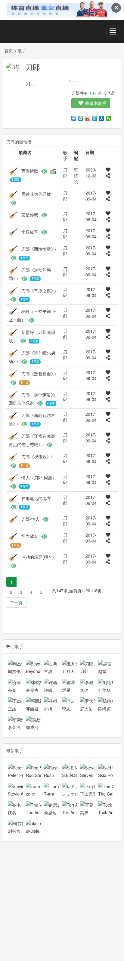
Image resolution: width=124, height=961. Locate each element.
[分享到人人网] (101, 118)
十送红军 (29, 232)
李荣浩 (14, 727)
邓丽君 (32, 709)
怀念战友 (29, 536)
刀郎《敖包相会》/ (38, 373)
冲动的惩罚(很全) (37, 557)
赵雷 (102, 671)
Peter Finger (20, 775)
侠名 (12, 812)
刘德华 (104, 690)
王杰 (12, 709)
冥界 (84, 812)
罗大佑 (86, 709)
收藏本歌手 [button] (95, 103)
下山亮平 (88, 794)
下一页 (16, 602)
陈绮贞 (104, 709)
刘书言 (14, 831)
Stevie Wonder (22, 794)
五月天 (68, 671)
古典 (48, 671)
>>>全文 (76, 80)
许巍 (48, 690)
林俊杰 (32, 690)
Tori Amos (71, 812)
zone (30, 794)
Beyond (33, 671)
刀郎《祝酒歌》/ (36, 457)
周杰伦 (14, 671)
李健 (84, 690)
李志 (66, 709)
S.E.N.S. (70, 775)
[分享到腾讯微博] (94, 118)
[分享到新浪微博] (87, 118)
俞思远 (50, 812)
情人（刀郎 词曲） (38, 477)
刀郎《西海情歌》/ (38, 249)
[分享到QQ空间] (80, 118)
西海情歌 (29, 171)
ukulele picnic (38, 831)
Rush (49, 775)
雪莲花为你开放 (36, 194)
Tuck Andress (111, 812)
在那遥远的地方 (36, 498)
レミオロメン (74, 794)
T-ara (49, 794)
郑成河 (32, 727)
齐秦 (12, 690)
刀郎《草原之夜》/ (38, 290)
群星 (66, 690)
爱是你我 (29, 215)
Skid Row (107, 775)
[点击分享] (107, 175)
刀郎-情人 (30, 519)
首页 (9, 50)
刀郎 (84, 671)
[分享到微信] (108, 118)
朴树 (48, 709)
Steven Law (91, 775)
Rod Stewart (37, 775)
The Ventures (38, 812)
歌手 (22, 50)
